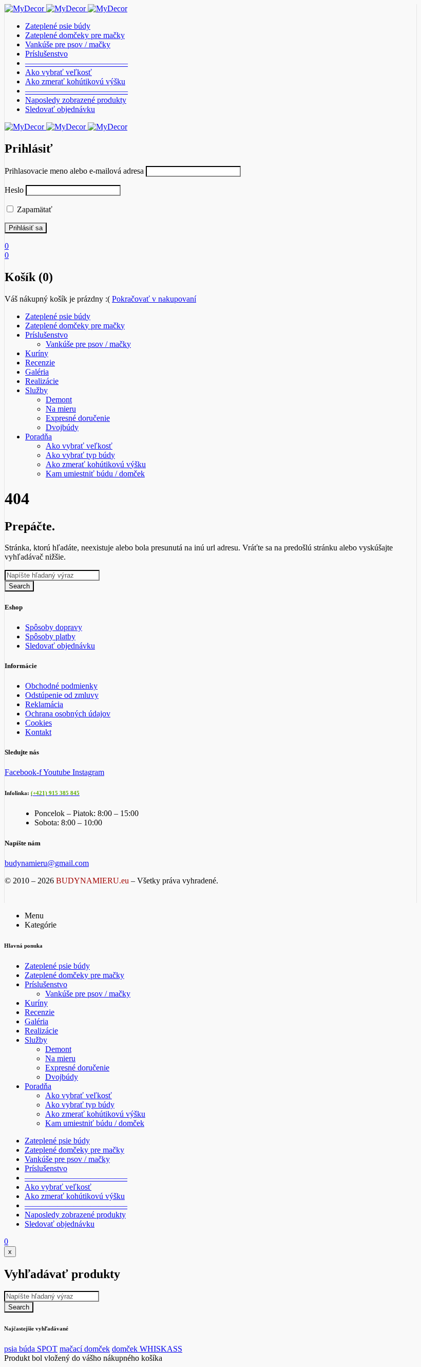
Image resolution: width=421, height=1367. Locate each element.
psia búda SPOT (31, 1348)
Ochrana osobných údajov (67, 713)
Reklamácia (44, 704)
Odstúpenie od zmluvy (62, 695)
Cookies (38, 722)
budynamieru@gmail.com (47, 863)
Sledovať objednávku (60, 645)
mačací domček (85, 1348)
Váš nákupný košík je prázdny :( (57, 298)
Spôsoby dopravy (53, 627)
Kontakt (38, 732)
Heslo (14, 190)
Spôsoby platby (50, 636)
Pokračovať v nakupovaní (154, 298)
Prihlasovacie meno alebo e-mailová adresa (74, 171)
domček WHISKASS (147, 1348)
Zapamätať (33, 209)
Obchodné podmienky (61, 685)
